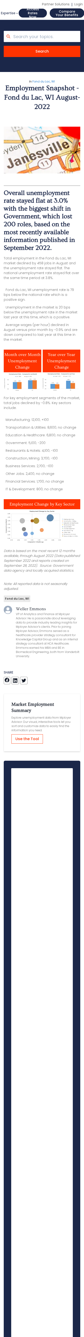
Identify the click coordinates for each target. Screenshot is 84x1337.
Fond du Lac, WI (43, 81)
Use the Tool (27, 739)
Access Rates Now (33, 13)
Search (42, 51)
